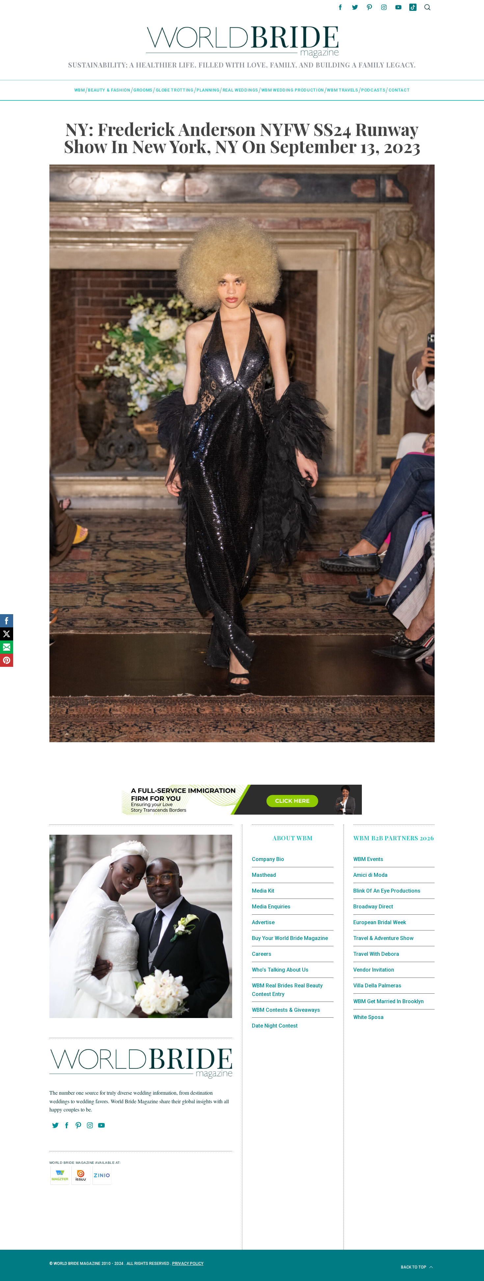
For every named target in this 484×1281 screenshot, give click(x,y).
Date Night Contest (275, 1026)
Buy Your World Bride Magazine (290, 938)
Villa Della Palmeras (377, 985)
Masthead (264, 875)
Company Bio (268, 859)
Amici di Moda (370, 875)
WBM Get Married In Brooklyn (388, 1001)
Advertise (263, 922)
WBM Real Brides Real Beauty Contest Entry (287, 989)
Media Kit (263, 891)
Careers (261, 954)
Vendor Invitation (373, 970)
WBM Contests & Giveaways (286, 1010)
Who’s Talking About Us (280, 970)
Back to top (414, 1267)
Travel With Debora (376, 954)
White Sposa (368, 1017)
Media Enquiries (271, 906)
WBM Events (368, 859)
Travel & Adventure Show (383, 938)
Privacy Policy (187, 1263)
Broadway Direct (373, 906)
